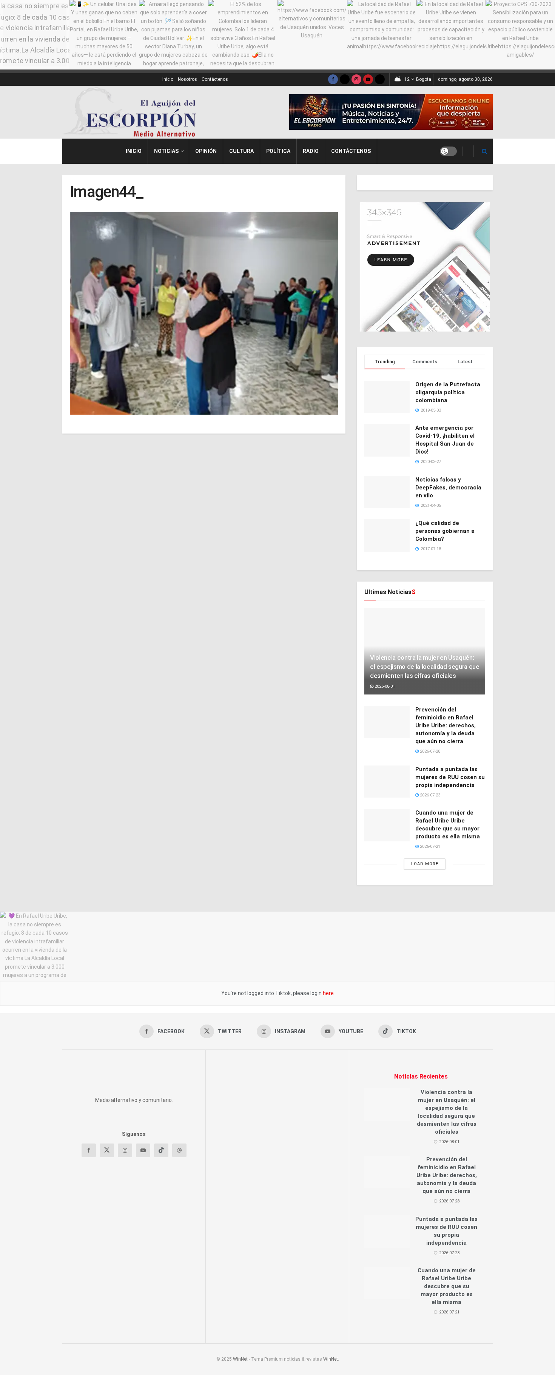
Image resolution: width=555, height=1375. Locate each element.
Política (278, 151)
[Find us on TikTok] (380, 79)
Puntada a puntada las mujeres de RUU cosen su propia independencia (450, 777)
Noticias (166, 151)
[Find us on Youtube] (368, 79)
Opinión (206, 151)
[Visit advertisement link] (391, 112)
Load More (424, 863)
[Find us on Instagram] (356, 79)
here (328, 993)
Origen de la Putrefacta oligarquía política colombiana (447, 392)
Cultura (241, 151)
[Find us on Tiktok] (161, 1254)
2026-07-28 (429, 751)
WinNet (240, 1359)
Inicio (167, 79)
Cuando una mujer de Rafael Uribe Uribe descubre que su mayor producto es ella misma (447, 1286)
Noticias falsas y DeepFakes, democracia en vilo (448, 487)
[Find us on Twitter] (345, 79)
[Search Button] (484, 151)
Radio (311, 151)
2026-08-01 (384, 686)
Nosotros (187, 79)
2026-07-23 (429, 795)
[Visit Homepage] (132, 112)
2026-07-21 (429, 846)
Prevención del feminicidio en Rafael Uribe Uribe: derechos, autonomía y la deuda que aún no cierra (445, 725)
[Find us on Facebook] (333, 79)
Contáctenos (215, 79)
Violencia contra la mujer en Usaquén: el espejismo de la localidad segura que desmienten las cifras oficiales (424, 666)
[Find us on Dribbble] (179, 1254)
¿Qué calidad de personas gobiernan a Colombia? (445, 531)
